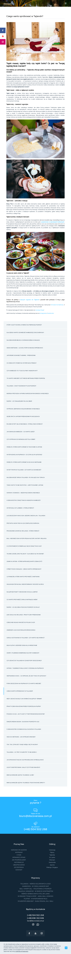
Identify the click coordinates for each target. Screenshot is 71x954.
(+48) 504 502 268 (35, 829)
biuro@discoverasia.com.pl (35, 816)
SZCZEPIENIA (19, 867)
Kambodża (52, 862)
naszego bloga (39, 310)
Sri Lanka (52, 857)
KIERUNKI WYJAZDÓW (19, 850)
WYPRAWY (19, 852)
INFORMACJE (19, 862)
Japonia (52, 865)
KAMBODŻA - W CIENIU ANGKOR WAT (35, 886)
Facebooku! (50, 313)
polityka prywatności (21, 951)
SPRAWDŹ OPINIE (18, 857)
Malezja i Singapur (52, 867)
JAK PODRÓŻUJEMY (19, 860)
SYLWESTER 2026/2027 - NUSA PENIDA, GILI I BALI (35, 901)
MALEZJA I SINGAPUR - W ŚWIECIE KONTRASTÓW (35, 891)
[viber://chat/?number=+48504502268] (33, 924)
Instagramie (43, 313)
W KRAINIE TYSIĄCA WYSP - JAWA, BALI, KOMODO (35, 896)
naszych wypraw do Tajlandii (29, 299)
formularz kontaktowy (57, 305)
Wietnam (52, 860)
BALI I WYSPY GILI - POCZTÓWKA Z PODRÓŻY (35, 889)
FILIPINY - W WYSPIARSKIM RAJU (35, 899)
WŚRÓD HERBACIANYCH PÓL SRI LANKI (35, 894)
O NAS (19, 855)
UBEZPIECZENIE (19, 865)
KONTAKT (19, 870)
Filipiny (52, 852)
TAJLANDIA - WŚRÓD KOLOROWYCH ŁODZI (35, 884)
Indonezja (52, 850)
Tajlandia (52, 855)
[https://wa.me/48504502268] (37, 924)
